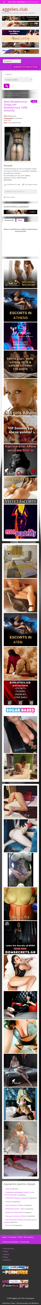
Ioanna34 (8, 1202)
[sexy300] (20, 1176)
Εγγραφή (29, 2)
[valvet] (20, 503)
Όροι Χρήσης (28, 1237)
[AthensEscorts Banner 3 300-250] (20, 443)
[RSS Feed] (4, 2)
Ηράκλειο (7, 1260)
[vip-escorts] (20, 321)
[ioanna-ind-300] (20, 1154)
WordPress (35, 1303)
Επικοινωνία (25, 1242)
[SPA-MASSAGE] (20, 577)
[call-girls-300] (20, 415)
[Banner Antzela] (20, 818)
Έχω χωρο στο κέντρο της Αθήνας (15, 1216)
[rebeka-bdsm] (20, 1053)
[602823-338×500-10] (20, 752)
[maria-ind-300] (20, 1120)
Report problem (11, 197)
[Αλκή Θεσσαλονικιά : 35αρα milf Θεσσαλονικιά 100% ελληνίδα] (17, 144)
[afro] (20, 886)
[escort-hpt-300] (20, 612)
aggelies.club (15, 9)
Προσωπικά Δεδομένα (11, 1242)
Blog (20, 1237)
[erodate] (20, 377)
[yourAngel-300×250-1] (20, 349)
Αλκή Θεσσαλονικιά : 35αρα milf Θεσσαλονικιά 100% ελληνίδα (16, 106)
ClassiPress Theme (8, 1303)
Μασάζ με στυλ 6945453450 (14, 1212)
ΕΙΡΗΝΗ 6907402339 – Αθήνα (14, 1209)
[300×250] (20, 287)
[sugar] (20, 715)
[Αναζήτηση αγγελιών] (6, 86)
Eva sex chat (9, 1225)
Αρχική (4, 93)
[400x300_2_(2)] (20, 704)
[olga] (20, 1019)
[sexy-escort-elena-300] (20, 779)
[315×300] (20, 475)
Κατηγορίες (13, 1237)
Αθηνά (7, 1189)
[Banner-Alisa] (20, 920)
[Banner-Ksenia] (20, 852)
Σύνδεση (35, 2)
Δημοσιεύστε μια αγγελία (25, 67)
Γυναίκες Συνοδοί (12, 93)
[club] (20, 1086)
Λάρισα (6, 1254)
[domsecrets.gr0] (20, 953)
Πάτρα (5, 1251)
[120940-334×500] (20, 990)
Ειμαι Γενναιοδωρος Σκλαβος (14, 1205)
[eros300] (20, 538)
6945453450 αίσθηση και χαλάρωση (16, 1198)
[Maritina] (20, 679)
